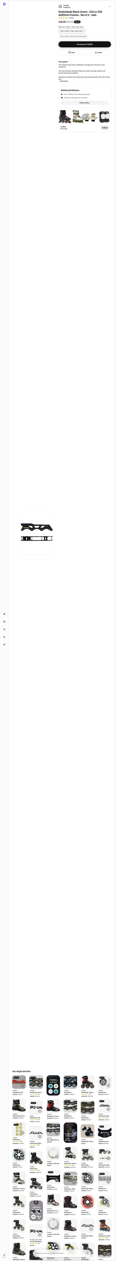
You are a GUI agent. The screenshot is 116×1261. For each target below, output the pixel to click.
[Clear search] (87, 1253)
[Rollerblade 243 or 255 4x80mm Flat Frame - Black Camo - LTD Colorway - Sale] (36, 1082)
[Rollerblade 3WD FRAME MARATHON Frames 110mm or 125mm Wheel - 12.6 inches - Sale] (70, 1178)
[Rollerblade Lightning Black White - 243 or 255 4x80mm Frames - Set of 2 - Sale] (87, 1107)
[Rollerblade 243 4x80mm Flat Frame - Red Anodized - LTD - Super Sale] (19, 1082)
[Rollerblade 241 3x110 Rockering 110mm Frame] (104, 1131)
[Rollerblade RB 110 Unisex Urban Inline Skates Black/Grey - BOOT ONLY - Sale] (19, 1105)
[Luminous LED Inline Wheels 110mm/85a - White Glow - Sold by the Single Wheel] (53, 1153)
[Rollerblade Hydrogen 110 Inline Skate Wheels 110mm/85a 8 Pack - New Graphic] (53, 1247)
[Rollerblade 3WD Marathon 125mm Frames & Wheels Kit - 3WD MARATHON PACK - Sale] (104, 1154)
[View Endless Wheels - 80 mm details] (50, 1086)
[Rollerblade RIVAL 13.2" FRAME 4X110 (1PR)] (36, 1132)
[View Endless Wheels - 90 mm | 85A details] (56, 1091)
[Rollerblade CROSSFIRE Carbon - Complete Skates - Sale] (87, 1249)
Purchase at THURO (85, 44)
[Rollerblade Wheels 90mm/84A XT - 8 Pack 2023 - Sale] (87, 1178)
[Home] (4, 614)
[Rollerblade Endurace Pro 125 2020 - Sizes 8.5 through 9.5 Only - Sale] (19, 1225)
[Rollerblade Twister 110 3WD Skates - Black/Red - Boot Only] (53, 1106)
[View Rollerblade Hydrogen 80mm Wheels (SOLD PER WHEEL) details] (33, 1217)
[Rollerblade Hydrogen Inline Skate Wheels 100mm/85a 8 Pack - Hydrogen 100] (104, 1202)
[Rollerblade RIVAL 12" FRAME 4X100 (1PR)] (87, 1225)
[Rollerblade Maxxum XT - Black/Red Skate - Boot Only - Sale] (70, 1202)
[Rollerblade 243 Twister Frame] (36, 1107)
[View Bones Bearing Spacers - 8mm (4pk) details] (39, 1211)
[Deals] (4, 637)
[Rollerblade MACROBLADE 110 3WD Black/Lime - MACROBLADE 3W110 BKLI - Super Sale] (36, 1158)
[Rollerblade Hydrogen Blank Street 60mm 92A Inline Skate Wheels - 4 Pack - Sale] (70, 1249)
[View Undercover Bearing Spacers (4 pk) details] (39, 1217)
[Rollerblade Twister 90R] (70, 1153)
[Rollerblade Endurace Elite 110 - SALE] (19, 1202)
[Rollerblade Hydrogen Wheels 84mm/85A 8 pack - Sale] (19, 1154)
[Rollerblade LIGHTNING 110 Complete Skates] (87, 1154)
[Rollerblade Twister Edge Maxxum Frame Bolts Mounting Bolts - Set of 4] (87, 1131)
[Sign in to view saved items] (4, 644)
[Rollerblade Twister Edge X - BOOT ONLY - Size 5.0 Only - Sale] (70, 1225)
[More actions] (109, 6)
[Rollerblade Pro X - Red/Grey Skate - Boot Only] (53, 1200)
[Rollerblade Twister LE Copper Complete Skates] (104, 1225)
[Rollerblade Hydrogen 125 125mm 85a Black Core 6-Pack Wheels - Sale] (104, 1082)
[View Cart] (4, 629)
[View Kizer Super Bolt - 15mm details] (33, 1211)
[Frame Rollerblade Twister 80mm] (36, 1231)
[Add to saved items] (22, 1085)
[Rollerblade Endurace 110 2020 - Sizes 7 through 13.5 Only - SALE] (36, 1183)
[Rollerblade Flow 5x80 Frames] (104, 1105)
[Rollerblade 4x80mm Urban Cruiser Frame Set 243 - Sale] (70, 1105)
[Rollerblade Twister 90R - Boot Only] (19, 1178)
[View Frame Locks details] (50, 1091)
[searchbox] (61, 1253)
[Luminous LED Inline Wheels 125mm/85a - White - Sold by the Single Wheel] (53, 1224)
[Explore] (4, 621)
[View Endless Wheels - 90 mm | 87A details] (56, 1086)
